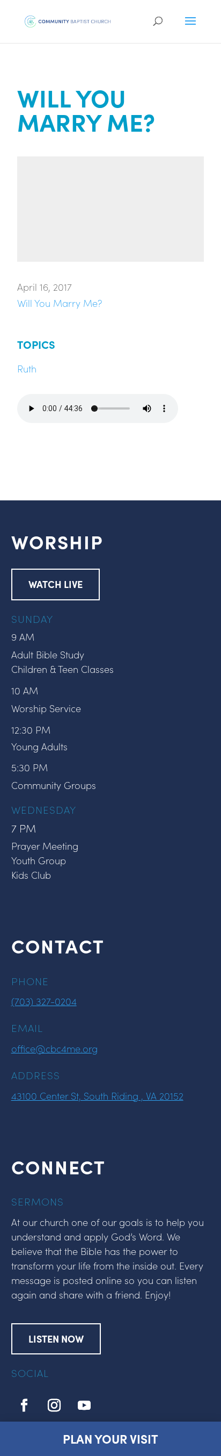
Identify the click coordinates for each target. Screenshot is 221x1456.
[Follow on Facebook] (24, 1405)
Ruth (26, 368)
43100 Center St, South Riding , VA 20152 (97, 1095)
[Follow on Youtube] (84, 1405)
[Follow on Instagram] (54, 1405)
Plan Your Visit (110, 1438)
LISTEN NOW (56, 1338)
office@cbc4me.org (54, 1048)
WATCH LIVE (55, 584)
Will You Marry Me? (59, 303)
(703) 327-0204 (44, 1001)
